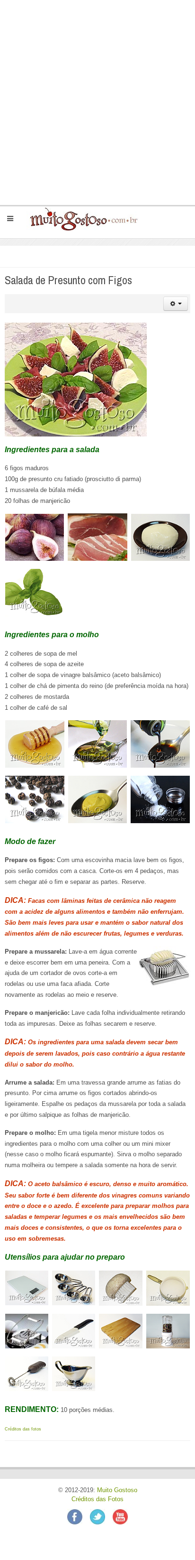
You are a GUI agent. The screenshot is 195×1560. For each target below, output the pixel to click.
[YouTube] (120, 1516)
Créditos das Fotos (97, 1499)
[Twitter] (101, 1516)
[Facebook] (78, 1516)
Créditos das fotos (23, 1429)
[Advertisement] (97, 102)
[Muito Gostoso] (79, 218)
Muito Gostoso (117, 1490)
